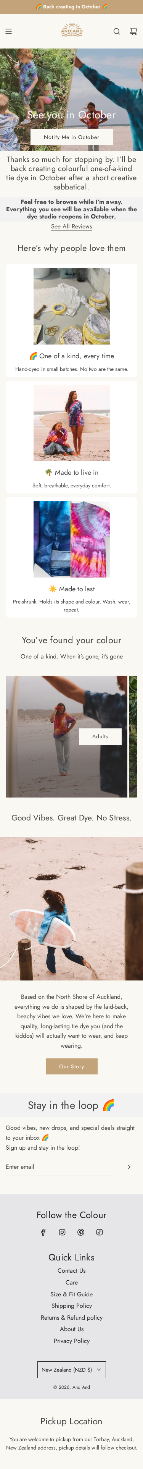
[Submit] (129, 1166)
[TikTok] (99, 1232)
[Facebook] (43, 1232)
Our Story (71, 1066)
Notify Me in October (72, 137)
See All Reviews (71, 226)
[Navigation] (8, 31)
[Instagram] (62, 1232)
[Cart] (133, 31)
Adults (100, 736)
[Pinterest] (80, 1232)
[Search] (116, 31)
